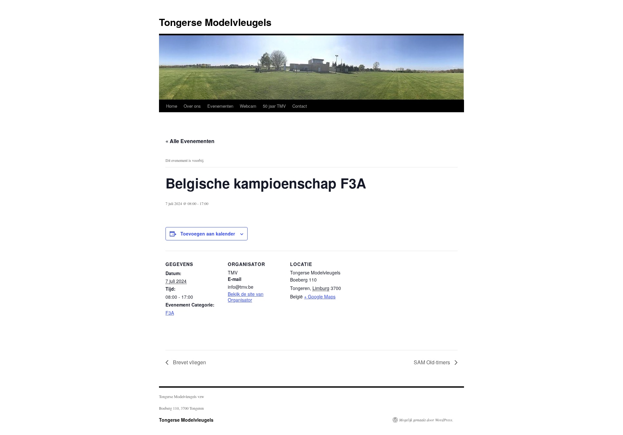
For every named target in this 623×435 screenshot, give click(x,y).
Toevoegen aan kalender (207, 233)
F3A (169, 312)
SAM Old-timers (432, 362)
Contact (299, 106)
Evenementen (220, 106)
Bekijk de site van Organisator (245, 297)
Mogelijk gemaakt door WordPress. (426, 419)
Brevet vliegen (189, 362)
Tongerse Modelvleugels (215, 22)
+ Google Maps (320, 296)
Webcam (248, 106)
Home (171, 106)
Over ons (192, 106)
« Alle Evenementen (189, 141)
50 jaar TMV (274, 106)
